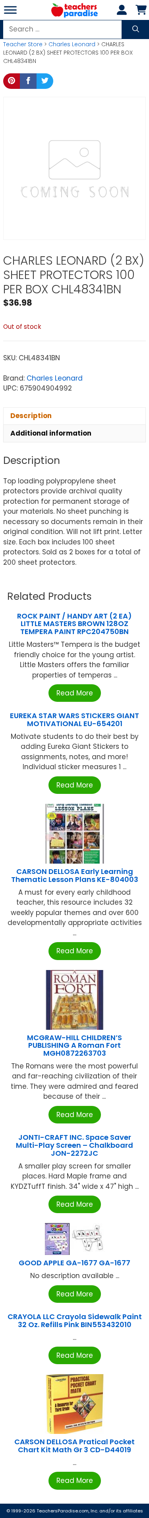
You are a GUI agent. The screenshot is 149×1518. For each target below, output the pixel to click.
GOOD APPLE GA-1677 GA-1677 (74, 1263)
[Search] (135, 29)
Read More (74, 693)
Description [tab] (31, 415)
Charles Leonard (71, 44)
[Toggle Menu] (10, 10)
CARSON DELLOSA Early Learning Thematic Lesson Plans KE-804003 (74, 875)
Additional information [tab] (50, 433)
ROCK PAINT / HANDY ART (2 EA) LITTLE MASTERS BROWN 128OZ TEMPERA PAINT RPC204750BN (74, 624)
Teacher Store (23, 44)
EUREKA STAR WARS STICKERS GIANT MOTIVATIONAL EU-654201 (74, 720)
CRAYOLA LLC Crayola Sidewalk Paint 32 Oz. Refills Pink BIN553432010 (75, 1320)
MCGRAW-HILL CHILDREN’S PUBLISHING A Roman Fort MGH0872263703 (74, 1045)
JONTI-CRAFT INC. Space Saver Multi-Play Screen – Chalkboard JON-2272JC (74, 1145)
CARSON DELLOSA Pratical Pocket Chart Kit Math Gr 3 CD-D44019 (74, 1446)
